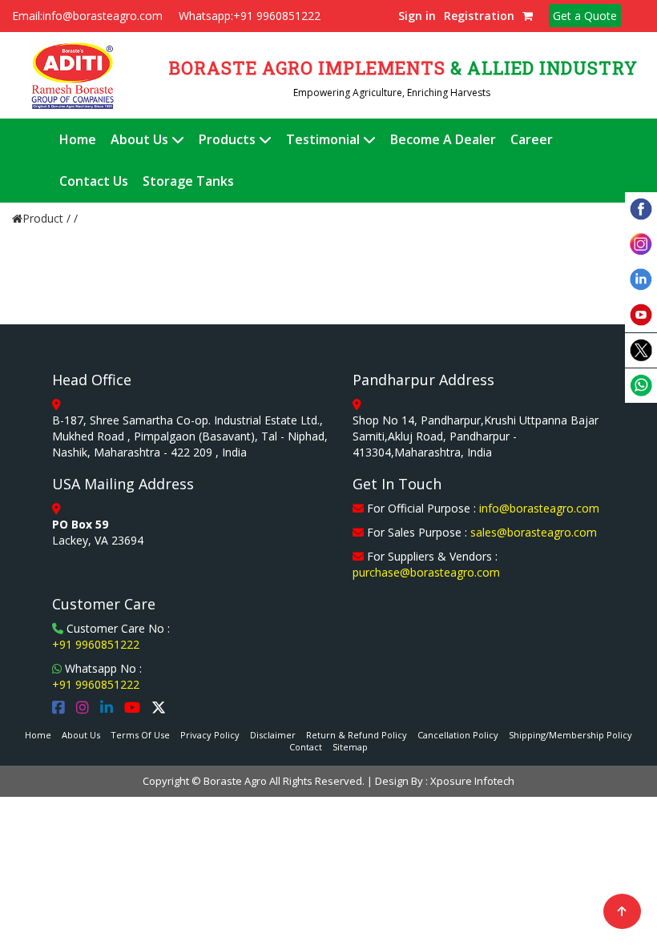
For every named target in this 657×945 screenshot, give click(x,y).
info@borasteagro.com (539, 508)
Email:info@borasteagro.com (87, 15)
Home (77, 139)
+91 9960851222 (95, 644)
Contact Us (93, 181)
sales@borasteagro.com (533, 532)
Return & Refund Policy (356, 735)
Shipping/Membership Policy (570, 735)
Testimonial (324, 139)
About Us (141, 139)
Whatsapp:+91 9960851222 (249, 15)
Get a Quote (585, 15)
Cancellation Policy (457, 735)
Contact (305, 747)
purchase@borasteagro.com (426, 572)
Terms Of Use (140, 735)
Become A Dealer (443, 139)
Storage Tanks (188, 181)
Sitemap (350, 747)
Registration (479, 15)
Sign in (417, 15)
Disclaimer (273, 735)
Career (531, 139)
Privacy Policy (210, 735)
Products (229, 139)
